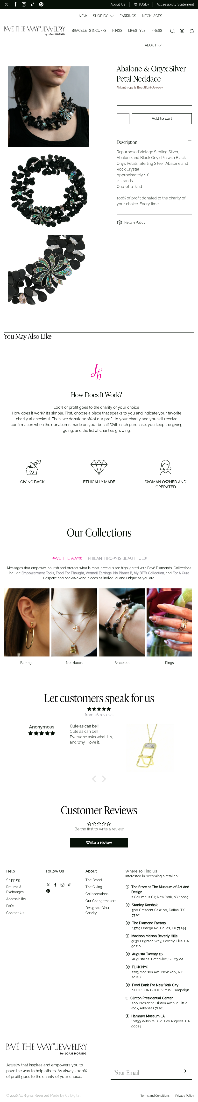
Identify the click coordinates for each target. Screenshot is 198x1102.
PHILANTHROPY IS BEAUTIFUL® (117, 558)
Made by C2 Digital (65, 1095)
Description (127, 142)
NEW (83, 16)
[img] (98, 709)
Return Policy (134, 222)
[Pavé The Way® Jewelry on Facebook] (15, 4)
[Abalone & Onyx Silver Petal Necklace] (48, 106)
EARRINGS (128, 16)
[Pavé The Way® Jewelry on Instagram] (24, 4)
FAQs (10, 906)
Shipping (13, 880)
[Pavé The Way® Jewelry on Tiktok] (32, 4)
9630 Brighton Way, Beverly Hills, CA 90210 (160, 941)
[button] (95, 779)
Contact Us (15, 913)
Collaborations (96, 894)
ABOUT (151, 45)
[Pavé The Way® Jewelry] (34, 30)
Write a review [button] (99, 842)
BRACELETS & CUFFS (89, 30)
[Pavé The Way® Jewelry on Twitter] (6, 4)
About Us (118, 4)
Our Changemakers (100, 901)
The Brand (93, 880)
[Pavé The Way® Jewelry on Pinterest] (41, 4)
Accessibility (16, 899)
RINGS (117, 30)
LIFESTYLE (137, 30)
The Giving (93, 887)
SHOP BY (100, 16)
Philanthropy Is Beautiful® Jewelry (140, 87)
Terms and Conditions (155, 1095)
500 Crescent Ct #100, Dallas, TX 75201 (158, 910)
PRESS (156, 30)
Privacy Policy (184, 1095)
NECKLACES (152, 16)
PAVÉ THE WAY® (66, 558)
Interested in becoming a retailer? (151, 876)
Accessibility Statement (175, 4)
